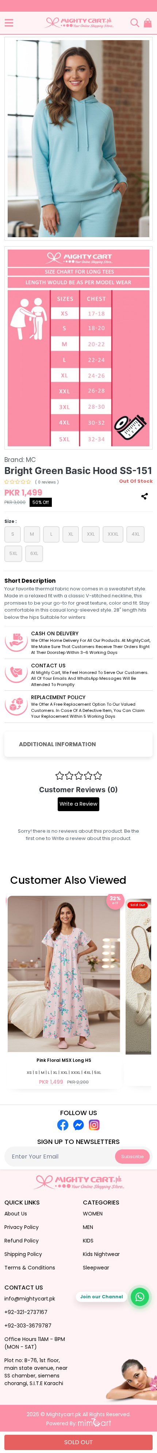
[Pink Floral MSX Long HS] (63, 991)
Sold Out (78, 1442)
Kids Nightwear (101, 1254)
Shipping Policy (23, 1254)
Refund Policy (21, 1240)
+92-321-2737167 (25, 1312)
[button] (9, 22)
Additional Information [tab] (57, 744)
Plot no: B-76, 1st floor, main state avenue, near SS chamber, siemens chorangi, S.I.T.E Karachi (36, 1372)
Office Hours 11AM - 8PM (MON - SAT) (34, 1343)
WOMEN (93, 1213)
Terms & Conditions (29, 1267)
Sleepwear (96, 1267)
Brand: (20, 459)
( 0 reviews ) (47, 482)
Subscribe (132, 1156)
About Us (15, 1213)
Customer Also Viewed (68, 880)
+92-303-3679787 (27, 1325)
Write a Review (78, 804)
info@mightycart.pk (29, 1298)
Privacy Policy (21, 1227)
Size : (10, 521)
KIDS (88, 1240)
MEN (88, 1227)
